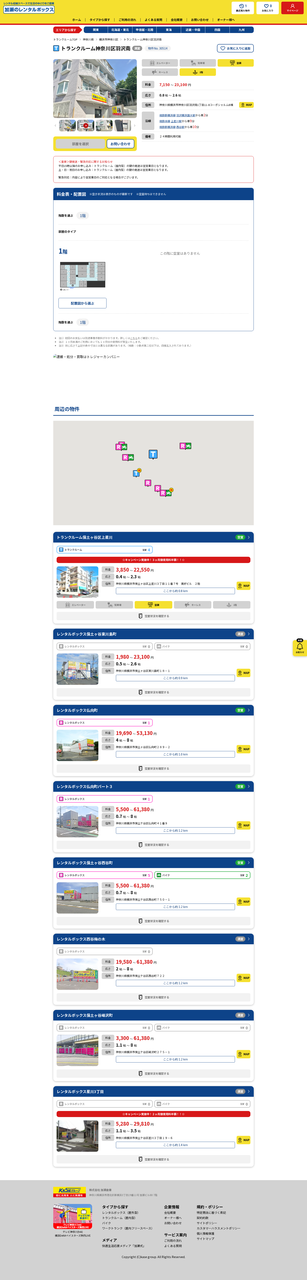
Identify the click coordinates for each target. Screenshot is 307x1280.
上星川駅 (176, 121)
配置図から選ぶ (82, 303)
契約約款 (202, 1218)
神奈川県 (88, 39)
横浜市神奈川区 (108, 39)
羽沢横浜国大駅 (185, 115)
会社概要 (177, 20)
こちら (134, 338)
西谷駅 (180, 127)
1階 (83, 215)
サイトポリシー (207, 1223)
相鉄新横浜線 (167, 115)
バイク (106, 1223)
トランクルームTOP (65, 39)
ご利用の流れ (127, 20)
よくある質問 (153, 20)
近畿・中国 (193, 30)
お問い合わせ (200, 20)
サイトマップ (205, 1239)
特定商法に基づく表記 (211, 1212)
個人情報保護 (205, 1233)
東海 (169, 30)
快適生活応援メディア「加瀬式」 (124, 1246)
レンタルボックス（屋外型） (121, 1212)
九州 (242, 30)
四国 (217, 30)
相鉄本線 (164, 121)
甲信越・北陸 (144, 30)
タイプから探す (100, 20)
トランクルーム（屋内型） (119, 1218)
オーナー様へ (226, 20)
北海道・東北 (120, 30)
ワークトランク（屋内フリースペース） (128, 1228)
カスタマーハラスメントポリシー (219, 1228)
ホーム (76, 20)
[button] (153, 455)
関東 (96, 30)
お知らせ (300, 647)
